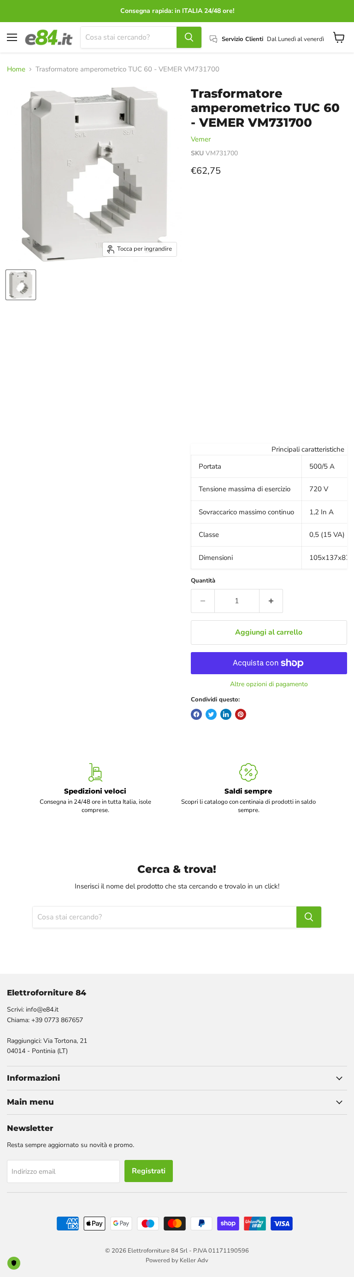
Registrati (148, 1171)
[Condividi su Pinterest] (240, 714)
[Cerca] (189, 37)
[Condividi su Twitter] (211, 714)
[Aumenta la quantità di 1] (271, 601)
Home (16, 69)
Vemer (201, 139)
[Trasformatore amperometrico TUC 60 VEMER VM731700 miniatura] (20, 285)
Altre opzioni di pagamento (269, 684)
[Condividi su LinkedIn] (225, 714)
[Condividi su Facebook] (196, 714)
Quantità (203, 580)
